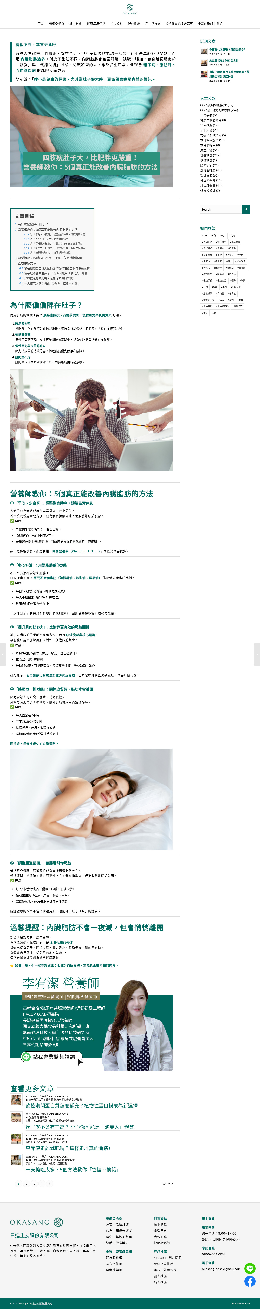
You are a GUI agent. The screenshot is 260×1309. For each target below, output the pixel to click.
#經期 (214, 287)
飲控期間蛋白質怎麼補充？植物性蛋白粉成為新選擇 (57, 268)
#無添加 (206, 267)
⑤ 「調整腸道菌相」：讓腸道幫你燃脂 (50, 252)
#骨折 (205, 313)
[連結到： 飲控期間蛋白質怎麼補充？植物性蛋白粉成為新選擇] (16, 1100)
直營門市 (160, 1230)
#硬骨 (233, 280)
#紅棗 (242, 280)
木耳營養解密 (209, 140)
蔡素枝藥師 (208, 190)
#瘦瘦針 (220, 274)
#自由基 (220, 293)
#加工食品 (221, 242)
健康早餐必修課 (62, 1099)
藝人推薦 (160, 1276)
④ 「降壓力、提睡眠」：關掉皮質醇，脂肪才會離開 (57, 248)
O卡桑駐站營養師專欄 (41, 1099)
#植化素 (218, 261)
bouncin (245, 1303)
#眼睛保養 (207, 280)
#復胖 (52, 1120)
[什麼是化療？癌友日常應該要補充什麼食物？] (3, 654)
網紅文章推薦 (163, 1264)
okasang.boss (58, 1096)
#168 (204, 235)
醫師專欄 (206, 175)
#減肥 (59, 1120)
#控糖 (44, 1163)
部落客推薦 (208, 170)
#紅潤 (205, 287)
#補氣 (221, 300)
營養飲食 (45, 1117)
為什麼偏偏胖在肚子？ (33, 224)
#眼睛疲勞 (221, 280)
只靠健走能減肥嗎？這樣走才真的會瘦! (49, 278)
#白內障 (232, 274)
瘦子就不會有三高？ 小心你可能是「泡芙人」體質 (56, 273)
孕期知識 (206, 130)
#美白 (224, 287)
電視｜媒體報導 (165, 1270)
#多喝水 (220, 248)
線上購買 (208, 1218)
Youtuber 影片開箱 (168, 1257)
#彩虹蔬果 (207, 254)
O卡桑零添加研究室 (213, 105)
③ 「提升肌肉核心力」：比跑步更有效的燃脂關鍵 (56, 243)
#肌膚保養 (236, 287)
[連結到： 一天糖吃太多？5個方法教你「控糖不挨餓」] (16, 1160)
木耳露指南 (208, 145)
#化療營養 (235, 242)
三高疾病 (206, 115)
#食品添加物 (222, 306)
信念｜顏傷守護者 (119, 1230)
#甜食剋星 (207, 274)
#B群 (213, 235)
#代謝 (44, 1120)
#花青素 (232, 293)
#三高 (37, 1120)
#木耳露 (206, 261)
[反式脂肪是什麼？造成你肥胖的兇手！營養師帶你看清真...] (257, 654)
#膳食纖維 (207, 293)
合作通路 (160, 1237)
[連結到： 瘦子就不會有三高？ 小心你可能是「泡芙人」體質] (16, 1117)
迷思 (214, 313)
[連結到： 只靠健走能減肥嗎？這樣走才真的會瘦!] (16, 1139)
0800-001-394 (213, 1254)
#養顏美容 (237, 306)
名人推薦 (206, 125)
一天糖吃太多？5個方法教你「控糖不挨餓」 (52, 283)
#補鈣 (231, 300)
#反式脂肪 (207, 248)
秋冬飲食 (206, 160)
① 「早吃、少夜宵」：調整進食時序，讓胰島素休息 (57, 234)
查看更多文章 (27, 263)
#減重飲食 (68, 1120)
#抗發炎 (230, 254)
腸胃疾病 (206, 165)
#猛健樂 (230, 267)
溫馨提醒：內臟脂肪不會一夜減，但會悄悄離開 (50, 258)
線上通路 (160, 1224)
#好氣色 (232, 248)
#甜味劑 (241, 267)
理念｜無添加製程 (119, 1237)
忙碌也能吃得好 (211, 135)
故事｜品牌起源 (117, 1224)
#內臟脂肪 (207, 242)
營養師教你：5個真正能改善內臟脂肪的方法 (48, 229)
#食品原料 (207, 306)
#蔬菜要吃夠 (208, 300)
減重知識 (77, 1099)
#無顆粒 (218, 267)
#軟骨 (240, 300)
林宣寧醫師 (208, 180)
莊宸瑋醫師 (208, 185)
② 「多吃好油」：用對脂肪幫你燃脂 (49, 238)
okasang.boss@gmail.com (221, 1269)
